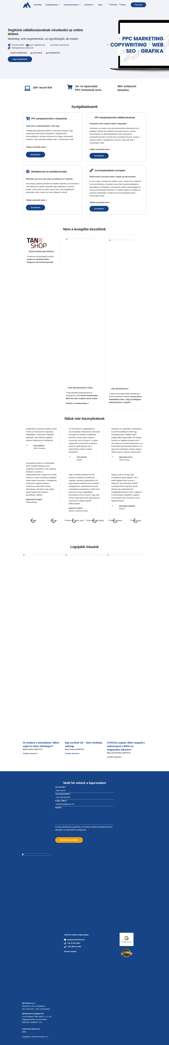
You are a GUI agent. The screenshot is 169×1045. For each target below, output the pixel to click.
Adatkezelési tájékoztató (31, 1029)
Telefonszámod (63, 794)
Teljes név (60, 787)
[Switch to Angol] (122, 5)
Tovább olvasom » (30, 753)
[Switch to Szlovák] (113, 5)
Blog (100, 5)
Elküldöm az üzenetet (69, 840)
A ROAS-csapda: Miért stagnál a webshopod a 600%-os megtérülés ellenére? (126, 746)
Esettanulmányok (71, 5)
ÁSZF (24, 1032)
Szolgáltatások (51, 5)
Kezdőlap (38, 5)
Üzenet (58, 807)
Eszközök (88, 5)
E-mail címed (61, 801)
